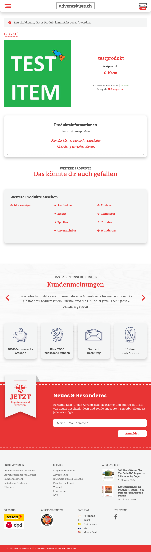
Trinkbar (106, 222)
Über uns (9, 487)
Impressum (59, 491)
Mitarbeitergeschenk (15, 483)
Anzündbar (64, 205)
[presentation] (7, 298)
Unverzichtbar (66, 230)
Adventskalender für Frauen (19, 470)
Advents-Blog (60, 474)
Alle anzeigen (23, 205)
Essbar (61, 213)
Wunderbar (108, 230)
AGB (55, 495)
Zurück (12, 34)
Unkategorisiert (116, 89)
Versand (57, 487)
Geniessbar (108, 213)
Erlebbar (106, 205)
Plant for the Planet (63, 483)
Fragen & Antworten (64, 470)
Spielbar (62, 222)
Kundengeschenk (13, 478)
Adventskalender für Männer (20, 474)
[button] (7, 6)
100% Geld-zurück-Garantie (68, 478)
